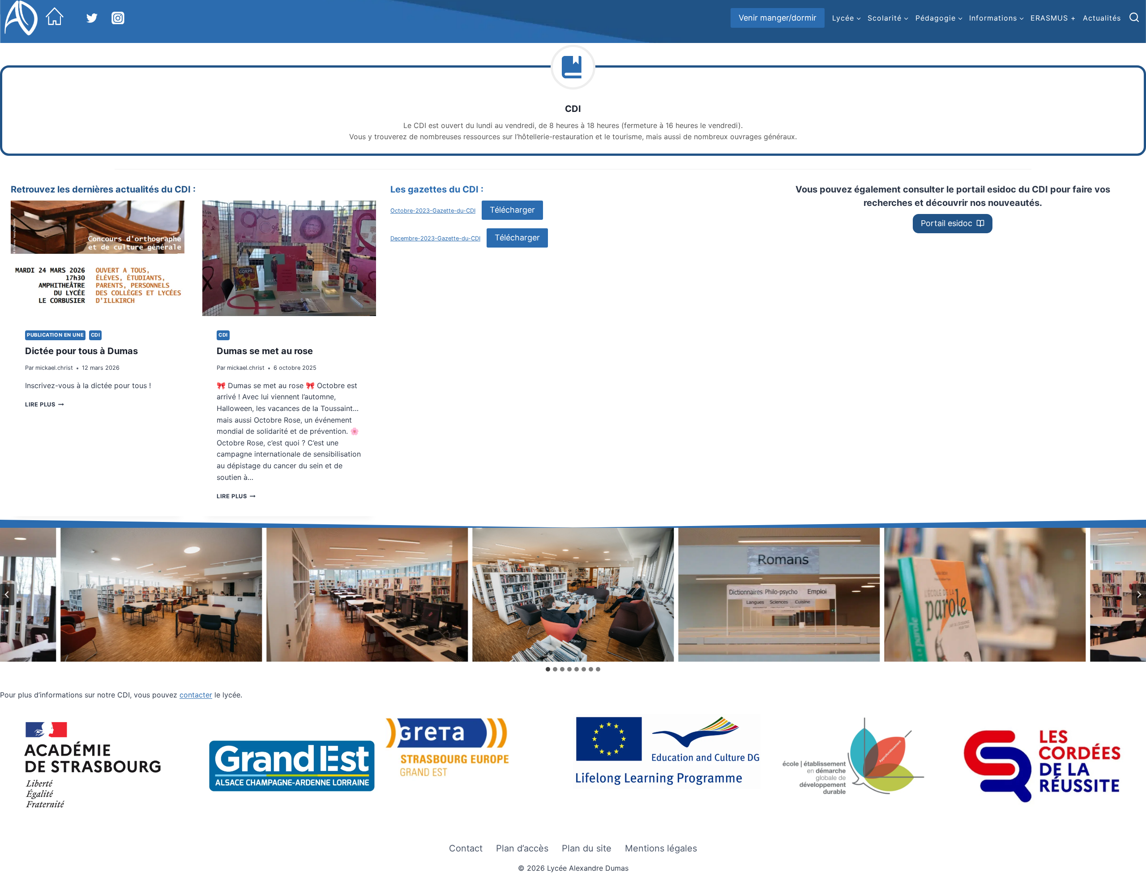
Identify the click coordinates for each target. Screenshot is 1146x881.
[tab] (548, 669)
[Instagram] (118, 18)
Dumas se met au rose (265, 351)
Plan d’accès (522, 848)
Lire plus (42, 404)
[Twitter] (92, 18)
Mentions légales (661, 848)
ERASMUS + (1053, 17)
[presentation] (97, 258)
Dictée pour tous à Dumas (81, 351)
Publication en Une (55, 335)
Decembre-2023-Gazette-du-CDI (435, 238)
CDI (95, 335)
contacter (196, 694)
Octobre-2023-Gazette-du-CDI (432, 210)
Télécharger (512, 209)
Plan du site (586, 848)
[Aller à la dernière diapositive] (7, 594)
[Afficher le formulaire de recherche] (1134, 17)
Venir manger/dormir (778, 17)
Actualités (1102, 17)
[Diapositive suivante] (1139, 594)
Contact (466, 848)
